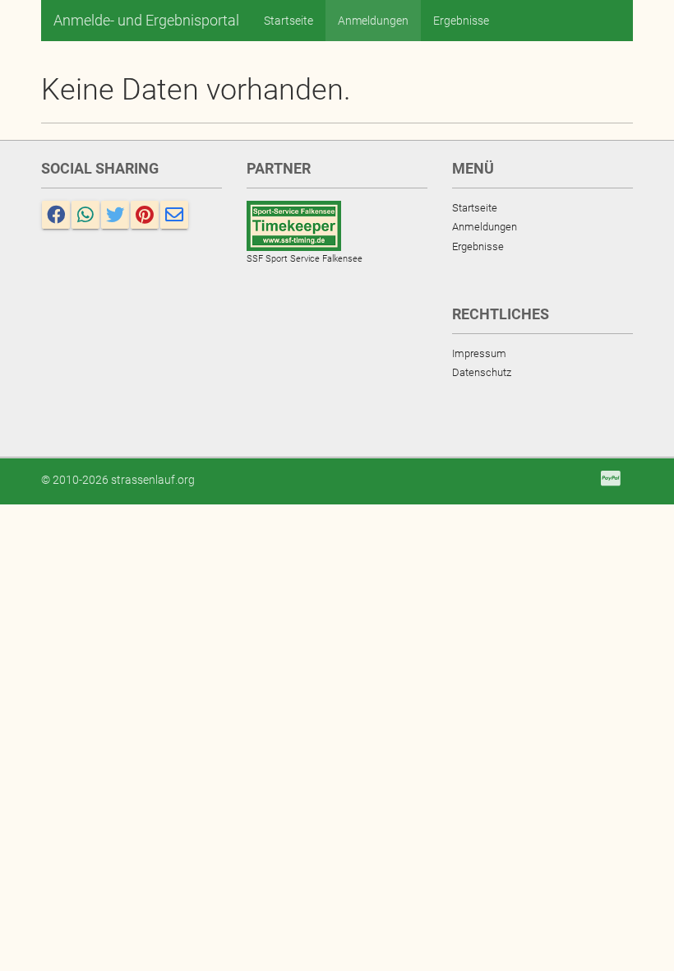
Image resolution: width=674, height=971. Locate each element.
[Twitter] (115, 215)
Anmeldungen (373, 20)
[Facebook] (56, 215)
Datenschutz (481, 372)
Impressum (479, 353)
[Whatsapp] (85, 215)
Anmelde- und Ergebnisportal (146, 20)
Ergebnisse (461, 20)
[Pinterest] (145, 215)
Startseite (288, 20)
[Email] (174, 215)
